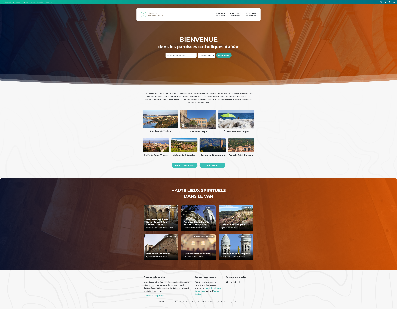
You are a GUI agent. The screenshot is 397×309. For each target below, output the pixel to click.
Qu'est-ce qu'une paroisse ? (154, 295)
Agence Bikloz (234, 302)
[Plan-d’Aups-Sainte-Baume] (198, 247)
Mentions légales (185, 302)
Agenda (25, 2)
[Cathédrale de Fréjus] (161, 218)
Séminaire (40, 2)
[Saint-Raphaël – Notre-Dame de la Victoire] (236, 247)
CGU (211, 302)
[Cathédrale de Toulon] (198, 218)
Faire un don (48, 2)
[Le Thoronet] (161, 247)
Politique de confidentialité (200, 302)
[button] (227, 282)
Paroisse (32, 2)
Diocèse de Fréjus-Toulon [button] (12, 2)
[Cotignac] (236, 218)
